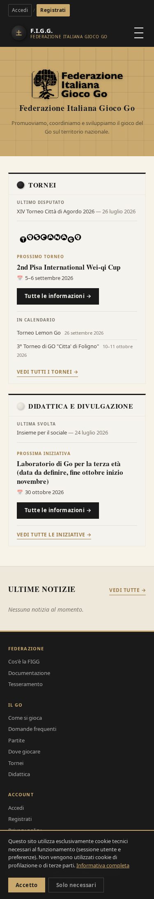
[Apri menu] (139, 33)
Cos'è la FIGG (23, 661)
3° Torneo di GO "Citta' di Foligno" (58, 346)
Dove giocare (24, 751)
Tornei (15, 763)
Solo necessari (76, 885)
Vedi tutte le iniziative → (54, 534)
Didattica (19, 774)
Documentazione (29, 673)
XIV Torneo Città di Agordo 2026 (56, 211)
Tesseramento (25, 684)
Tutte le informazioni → (58, 296)
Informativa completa (102, 865)
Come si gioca (25, 717)
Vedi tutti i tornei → (47, 371)
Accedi (20, 10)
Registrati (53, 10)
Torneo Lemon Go (39, 332)
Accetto (27, 885)
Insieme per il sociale (42, 432)
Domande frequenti (32, 729)
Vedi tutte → (127, 590)
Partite (16, 740)
